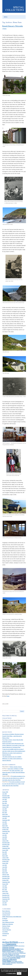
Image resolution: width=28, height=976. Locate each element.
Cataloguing (11, 944)
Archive (5, 942)
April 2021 (4, 838)
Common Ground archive (11, 949)
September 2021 (6, 831)
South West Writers (15, 958)
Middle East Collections (7, 924)
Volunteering (19, 962)
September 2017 (6, 899)
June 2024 (4, 810)
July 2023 (4, 818)
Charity (16, 945)
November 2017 (5, 897)
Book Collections (6, 911)
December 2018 (5, 876)
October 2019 (5, 861)
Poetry (9, 956)
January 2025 (5, 807)
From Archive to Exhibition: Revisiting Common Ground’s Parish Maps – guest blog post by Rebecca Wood (13, 736)
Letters (6, 953)
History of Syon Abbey (8, 951)
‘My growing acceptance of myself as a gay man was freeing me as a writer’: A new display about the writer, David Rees (13, 778)
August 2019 (5, 863)
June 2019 (4, 867)
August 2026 (5, 792)
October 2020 (5, 846)
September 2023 (6, 816)
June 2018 (4, 887)
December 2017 (5, 895)
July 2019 (4, 865)
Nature (17, 954)
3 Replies (4, 28)
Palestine (23, 955)
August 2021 (5, 833)
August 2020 (5, 850)
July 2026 (4, 793)
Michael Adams (5, 954)
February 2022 (5, 827)
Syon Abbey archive (17, 961)
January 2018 (5, 893)
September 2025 (6, 797)
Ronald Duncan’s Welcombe (12, 26)
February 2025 (5, 805)
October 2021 (5, 829)
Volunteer (13, 962)
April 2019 (4, 870)
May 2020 (4, 852)
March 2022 (5, 825)
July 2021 (4, 835)
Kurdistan (21, 951)
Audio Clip (22, 942)
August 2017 (5, 900)
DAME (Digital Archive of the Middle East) (11, 916)
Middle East (10, 954)
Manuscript (23, 953)
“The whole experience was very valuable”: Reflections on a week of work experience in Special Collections (12, 758)
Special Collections (14, 8)
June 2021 (4, 837)
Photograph (4, 956)
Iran (15, 951)
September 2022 (6, 820)
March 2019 (5, 872)
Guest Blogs (5, 920)
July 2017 (4, 902)
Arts (19, 942)
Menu (5, 17)
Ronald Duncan (5, 927)
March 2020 (5, 855)
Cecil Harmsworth (6, 912)
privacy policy (12, 973)
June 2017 (4, 904)
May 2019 (4, 869)
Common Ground (6, 914)
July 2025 (4, 799)
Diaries (22, 949)
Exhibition (13, 950)
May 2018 (4, 889)
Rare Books (13, 956)
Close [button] (19, 973)
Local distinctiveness (16, 953)
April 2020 (4, 854)
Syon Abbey (5, 931)
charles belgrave (21, 945)
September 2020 (6, 848)
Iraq (17, 951)
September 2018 (6, 882)
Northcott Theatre (6, 926)
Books (3, 944)
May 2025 (4, 803)
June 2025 (4, 801)
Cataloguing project (8, 945)
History (18, 950)
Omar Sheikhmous (17, 955)
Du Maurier (4, 918)
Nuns (11, 955)
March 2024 (5, 814)
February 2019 (5, 874)
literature (10, 953)
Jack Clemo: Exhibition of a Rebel (15, 768)
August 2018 (5, 884)
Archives (13, 942)
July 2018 (4, 885)
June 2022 (4, 823)
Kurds (3, 953)
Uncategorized (5, 933)
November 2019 (5, 859)
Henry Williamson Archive (8, 922)
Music (15, 954)
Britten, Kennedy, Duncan (16, 766)
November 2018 (5, 878)
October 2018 (5, 880)
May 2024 (4, 812)
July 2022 (4, 822)
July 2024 (4, 808)
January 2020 (5, 857)
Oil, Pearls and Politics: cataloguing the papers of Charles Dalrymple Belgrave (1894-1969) (13, 772)
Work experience (7, 964)
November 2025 (5, 795)
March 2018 (5, 891)
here (8, 696)
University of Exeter (6, 962)
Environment (6, 950)
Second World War (5, 958)
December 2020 (5, 842)
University (4, 935)
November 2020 (5, 844)
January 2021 (5, 840)
